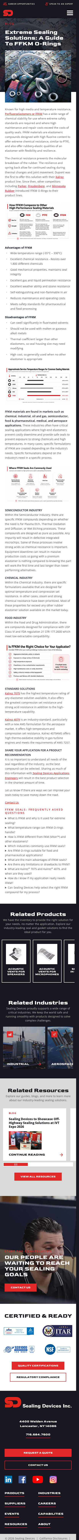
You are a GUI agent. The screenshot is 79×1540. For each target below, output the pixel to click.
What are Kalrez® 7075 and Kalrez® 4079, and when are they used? (35, 871)
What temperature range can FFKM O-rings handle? (34, 830)
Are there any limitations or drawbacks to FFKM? (39, 864)
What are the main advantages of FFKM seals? (37, 860)
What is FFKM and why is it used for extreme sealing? (35, 820)
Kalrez (60, 177)
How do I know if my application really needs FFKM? (35, 880)
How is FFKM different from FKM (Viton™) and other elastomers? (35, 839)
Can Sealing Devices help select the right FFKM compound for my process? (36, 890)
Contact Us (12, 802)
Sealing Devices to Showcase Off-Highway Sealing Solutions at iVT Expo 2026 (34, 1123)
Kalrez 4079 (12, 719)
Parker (22, 186)
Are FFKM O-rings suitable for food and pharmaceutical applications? (31, 853)
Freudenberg (36, 186)
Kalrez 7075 (12, 693)
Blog (9, 23)
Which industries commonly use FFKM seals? (36, 846)
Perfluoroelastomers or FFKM (23, 114)
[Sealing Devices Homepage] (38, 1403)
